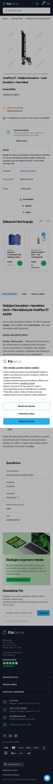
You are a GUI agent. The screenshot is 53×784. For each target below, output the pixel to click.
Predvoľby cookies (27, 414)
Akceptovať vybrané (26, 406)
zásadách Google (27, 383)
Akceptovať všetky (26, 421)
